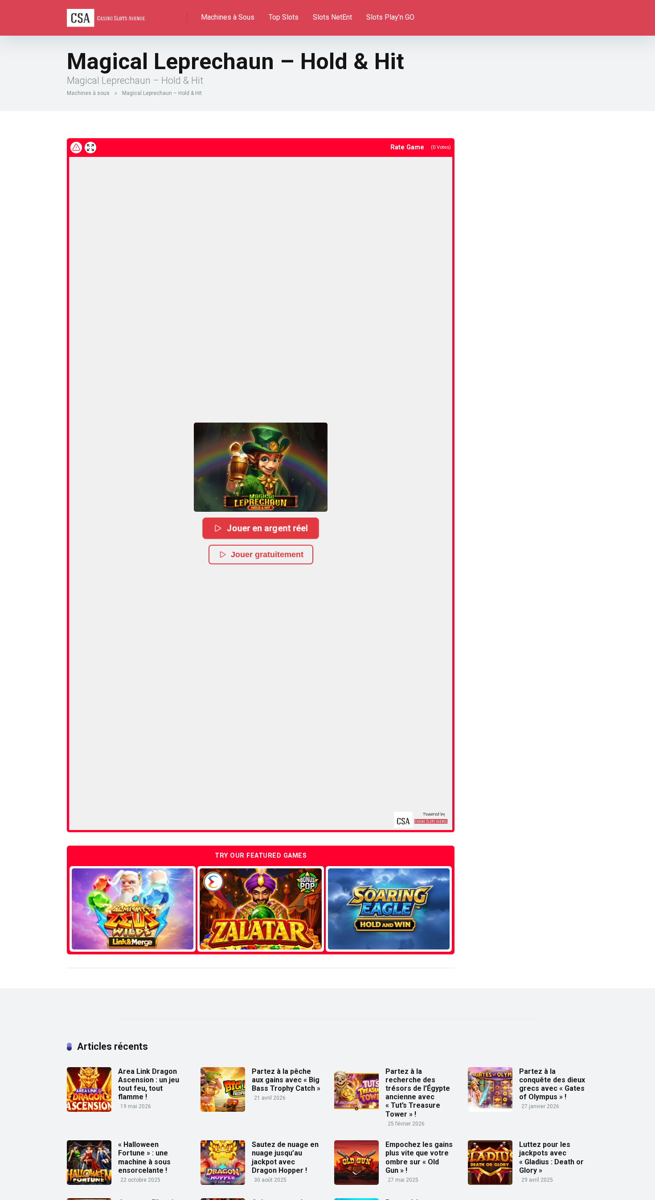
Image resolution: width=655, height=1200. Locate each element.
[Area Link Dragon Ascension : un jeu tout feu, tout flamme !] (89, 1109)
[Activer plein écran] (90, 147)
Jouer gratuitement (267, 554)
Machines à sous (88, 93)
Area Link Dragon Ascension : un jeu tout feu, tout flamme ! (148, 1084)
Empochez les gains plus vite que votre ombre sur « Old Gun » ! (419, 1157)
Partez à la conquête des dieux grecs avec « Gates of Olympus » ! (552, 1084)
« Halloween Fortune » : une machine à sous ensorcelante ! (144, 1157)
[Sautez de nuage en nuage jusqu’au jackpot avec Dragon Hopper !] (223, 1182)
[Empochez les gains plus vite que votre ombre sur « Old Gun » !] (356, 1182)
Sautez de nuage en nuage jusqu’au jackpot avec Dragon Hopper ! (285, 1157)
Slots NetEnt (332, 17)
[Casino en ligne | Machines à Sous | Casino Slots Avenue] (106, 14)
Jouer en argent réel (267, 528)
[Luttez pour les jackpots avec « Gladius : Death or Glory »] (490, 1182)
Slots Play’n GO (390, 17)
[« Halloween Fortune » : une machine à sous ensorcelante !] (89, 1182)
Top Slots (284, 17)
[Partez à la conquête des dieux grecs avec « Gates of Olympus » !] (490, 1109)
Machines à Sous (227, 17)
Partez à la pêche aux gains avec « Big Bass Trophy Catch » (286, 1080)
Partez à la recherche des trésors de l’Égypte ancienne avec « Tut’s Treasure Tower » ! (417, 1092)
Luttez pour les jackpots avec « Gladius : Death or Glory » (551, 1157)
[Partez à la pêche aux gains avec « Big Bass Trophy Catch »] (223, 1109)
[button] (261, 467)
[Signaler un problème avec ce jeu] (76, 147)
